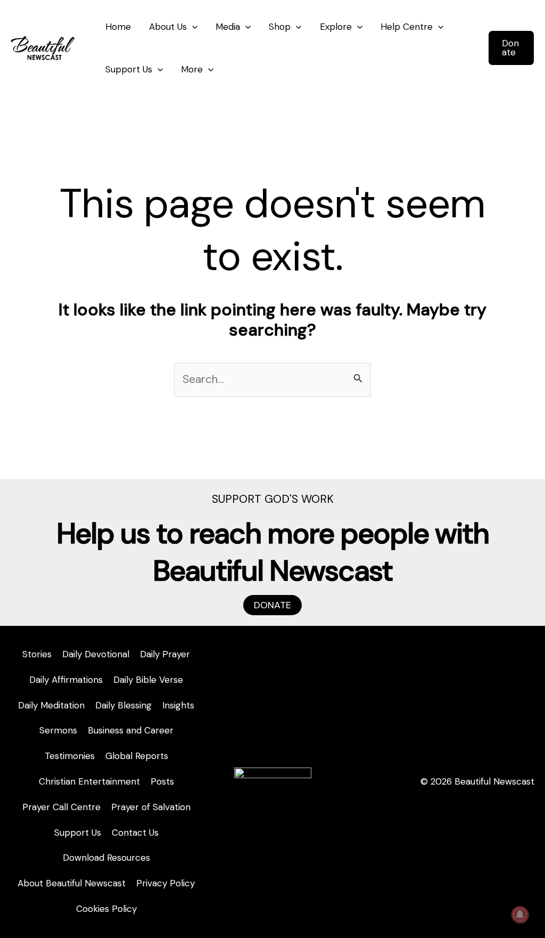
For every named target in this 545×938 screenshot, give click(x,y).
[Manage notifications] (520, 914)
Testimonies (70, 756)
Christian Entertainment (89, 781)
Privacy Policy (165, 883)
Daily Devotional (95, 654)
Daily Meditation (51, 705)
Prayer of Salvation (151, 807)
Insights (178, 705)
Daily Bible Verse (148, 680)
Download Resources (106, 857)
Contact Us (135, 832)
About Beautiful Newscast (72, 883)
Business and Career (131, 730)
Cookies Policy (106, 909)
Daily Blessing (123, 705)
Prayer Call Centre (61, 807)
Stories (37, 654)
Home (118, 26)
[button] (511, 48)
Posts (162, 781)
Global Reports (136, 756)
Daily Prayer (165, 654)
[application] (192, 26)
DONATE (272, 605)
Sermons (58, 730)
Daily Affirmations (66, 680)
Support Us (128, 69)
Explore (336, 26)
